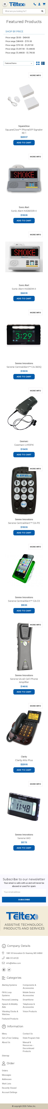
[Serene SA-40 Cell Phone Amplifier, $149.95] (24, 647)
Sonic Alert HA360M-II (24, 289)
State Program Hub (31, 1038)
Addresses (6, 1079)
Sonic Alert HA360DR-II (24, 211)
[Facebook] (4, 970)
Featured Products (10, 1019)
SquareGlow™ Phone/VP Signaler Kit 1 (24, 131)
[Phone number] (36, 4)
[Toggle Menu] (5, 4)
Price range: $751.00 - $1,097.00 (19, 45)
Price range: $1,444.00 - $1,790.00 (20, 53)
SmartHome (28, 1000)
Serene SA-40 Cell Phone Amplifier (24, 680)
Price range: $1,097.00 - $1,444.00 (20, 49)
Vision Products (30, 1011)
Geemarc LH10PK (24, 445)
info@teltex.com (13, 963)
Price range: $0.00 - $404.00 (18, 37)
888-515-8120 (12, 958)
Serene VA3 (24, 838)
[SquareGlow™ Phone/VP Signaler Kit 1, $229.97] (24, 97)
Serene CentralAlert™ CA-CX (24, 601)
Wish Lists (6, 1083)
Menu (4, 1033)
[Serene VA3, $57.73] (24, 806)
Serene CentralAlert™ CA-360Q (24, 367)
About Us (6, 1042)
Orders (5, 1070)
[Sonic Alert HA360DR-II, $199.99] (24, 179)
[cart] (44, 4)
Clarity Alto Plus (24, 760)
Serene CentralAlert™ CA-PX (24, 523)
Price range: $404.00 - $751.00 (19, 41)
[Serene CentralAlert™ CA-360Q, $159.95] (24, 334)
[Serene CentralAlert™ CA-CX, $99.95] (24, 569)
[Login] (40, 4)
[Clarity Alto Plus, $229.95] (24, 728)
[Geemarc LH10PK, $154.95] (24, 413)
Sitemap (5, 1055)
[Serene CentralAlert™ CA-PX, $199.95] (24, 491)
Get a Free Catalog (10, 1038)
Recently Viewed (9, 1088)
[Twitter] (9, 970)
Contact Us (28, 1033)
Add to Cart (24, 142)
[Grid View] (37, 63)
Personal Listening (10, 1000)
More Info (36, 75)
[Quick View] (39, 75)
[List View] (43, 63)
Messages (6, 1075)
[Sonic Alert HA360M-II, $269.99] (24, 256)
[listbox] (19, 63)
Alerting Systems (9, 985)
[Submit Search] (42, 11)
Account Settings (9, 1092)
